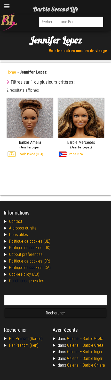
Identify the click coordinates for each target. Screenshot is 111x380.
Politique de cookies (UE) (29, 241)
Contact (15, 221)
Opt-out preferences (26, 254)
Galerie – (75, 338)
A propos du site (22, 228)
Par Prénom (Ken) (23, 345)
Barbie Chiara (94, 365)
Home (11, 72)
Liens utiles (18, 234)
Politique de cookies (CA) (30, 267)
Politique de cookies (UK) (29, 247)
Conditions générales (26, 280)
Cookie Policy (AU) (24, 274)
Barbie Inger (92, 351)
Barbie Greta (93, 338)
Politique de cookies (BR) (29, 261)
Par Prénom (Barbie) (26, 338)
